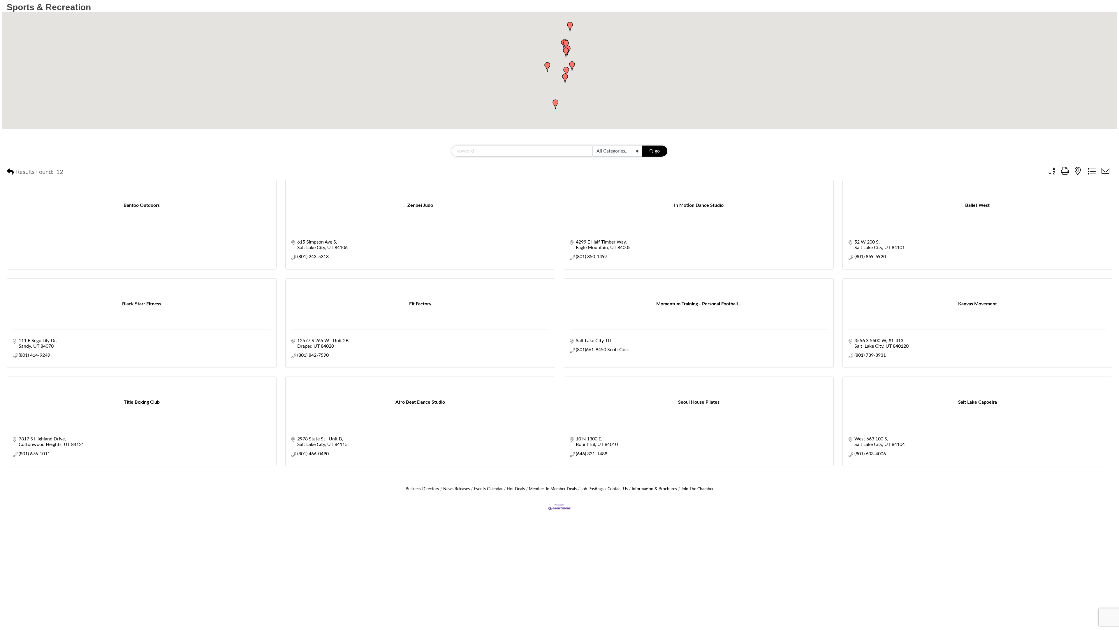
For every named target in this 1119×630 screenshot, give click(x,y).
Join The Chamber (697, 489)
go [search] (657, 151)
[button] (566, 52)
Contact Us (618, 489)
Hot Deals (516, 489)
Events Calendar (488, 489)
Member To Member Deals (553, 489)
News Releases (456, 489)
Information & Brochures (654, 489)
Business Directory (422, 489)
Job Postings (592, 489)
